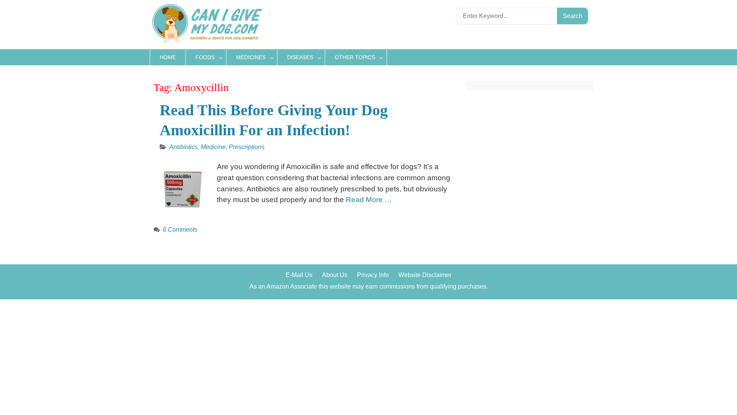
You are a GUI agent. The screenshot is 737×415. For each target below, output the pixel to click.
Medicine (213, 147)
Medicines (251, 57)
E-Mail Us (299, 274)
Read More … (369, 200)
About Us (334, 274)
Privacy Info (373, 274)
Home (168, 57)
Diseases (300, 57)
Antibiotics (183, 147)
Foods (205, 57)
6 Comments (180, 229)
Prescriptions (246, 147)
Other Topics (355, 57)
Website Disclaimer (424, 274)
